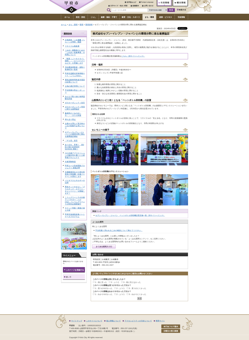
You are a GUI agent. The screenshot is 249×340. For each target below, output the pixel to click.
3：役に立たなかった (132, 282)
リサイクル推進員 (72, 46)
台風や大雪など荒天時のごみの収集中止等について (75, 126)
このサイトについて (94, 321)
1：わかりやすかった (103, 294)
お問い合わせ (148, 6)
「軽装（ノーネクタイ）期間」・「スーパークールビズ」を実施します (75, 61)
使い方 (68, 277)
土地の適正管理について (75, 86)
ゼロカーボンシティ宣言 (75, 103)
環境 (81, 25)
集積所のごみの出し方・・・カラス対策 (73, 114)
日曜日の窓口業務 (171, 331)
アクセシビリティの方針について (138, 321)
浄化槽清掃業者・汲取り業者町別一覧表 (75, 68)
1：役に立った (101, 282)
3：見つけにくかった (137, 288)
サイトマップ (76, 321)
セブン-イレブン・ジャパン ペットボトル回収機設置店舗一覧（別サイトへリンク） (130, 215)
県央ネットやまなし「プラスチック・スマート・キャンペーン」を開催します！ (75, 190)
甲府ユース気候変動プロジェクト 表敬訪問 (75, 167)
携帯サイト (160, 321)
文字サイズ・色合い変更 (118, 6)
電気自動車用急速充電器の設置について (75, 81)
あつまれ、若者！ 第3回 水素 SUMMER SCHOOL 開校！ (74, 147)
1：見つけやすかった (103, 288)
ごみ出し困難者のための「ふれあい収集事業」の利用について (75, 52)
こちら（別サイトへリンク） (133, 56)
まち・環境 (73, 25)
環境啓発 (89, 25)
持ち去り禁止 (70, 119)
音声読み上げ (131, 2)
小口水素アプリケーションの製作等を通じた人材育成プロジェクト (75, 155)
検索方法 (182, 10)
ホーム (63, 25)
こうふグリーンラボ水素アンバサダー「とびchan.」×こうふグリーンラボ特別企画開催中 (75, 200)
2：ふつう (115, 282)
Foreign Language (147, 2)
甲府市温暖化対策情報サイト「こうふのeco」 (75, 74)
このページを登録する (75, 270)
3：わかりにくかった (137, 294)
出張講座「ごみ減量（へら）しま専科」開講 (75, 41)
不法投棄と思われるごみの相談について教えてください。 (119, 230)
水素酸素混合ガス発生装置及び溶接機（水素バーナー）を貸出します (75, 174)
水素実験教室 (70, 162)
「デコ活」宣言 (71, 140)
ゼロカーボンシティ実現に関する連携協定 (75, 108)
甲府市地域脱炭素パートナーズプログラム (75, 215)
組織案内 (136, 6)
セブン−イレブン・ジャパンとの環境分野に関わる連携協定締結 (75, 134)
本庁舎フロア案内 (171, 326)
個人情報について (113, 321)
